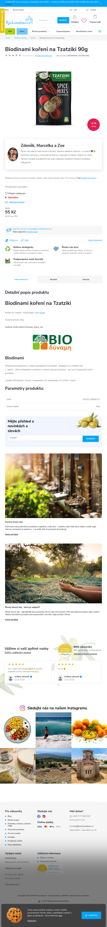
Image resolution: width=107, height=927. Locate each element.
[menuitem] (10, 31)
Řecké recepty (18, 10)
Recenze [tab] (53, 279)
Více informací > (12, 884)
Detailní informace (88, 178)
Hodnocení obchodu (48, 861)
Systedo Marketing (62, 901)
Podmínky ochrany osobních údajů (19, 825)
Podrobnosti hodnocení (43, 56)
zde (60, 915)
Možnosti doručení (17, 202)
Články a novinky (47, 858)
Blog (7, 10)
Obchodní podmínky (16, 830)
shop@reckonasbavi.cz (83, 826)
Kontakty (11, 837)
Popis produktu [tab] (21, 279)
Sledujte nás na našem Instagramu (57, 708)
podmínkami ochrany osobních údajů (66, 443)
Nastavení (31, 921)
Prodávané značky (15, 841)
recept (42, 312)
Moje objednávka (14, 845)
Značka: (95, 240)
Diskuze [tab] (85, 279)
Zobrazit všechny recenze (85, 653)
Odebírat (90, 439)
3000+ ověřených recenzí (18, 652)
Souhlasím (93, 915)
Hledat (63, 20)
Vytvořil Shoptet (47, 901)
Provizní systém (14, 833)
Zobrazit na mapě (13, 868)
